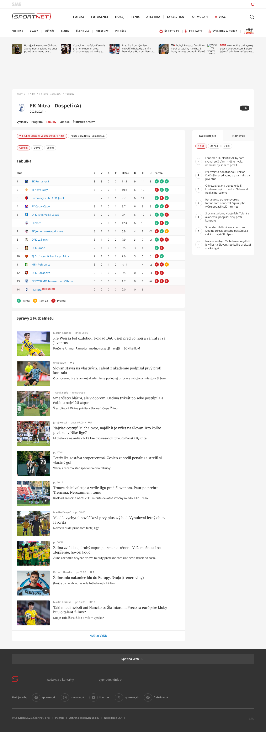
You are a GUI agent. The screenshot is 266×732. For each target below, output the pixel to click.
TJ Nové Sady (40, 190)
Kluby (20, 94)
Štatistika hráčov (84, 122)
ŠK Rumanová (40, 181)
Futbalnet (99, 17)
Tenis (135, 17)
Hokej (119, 17)
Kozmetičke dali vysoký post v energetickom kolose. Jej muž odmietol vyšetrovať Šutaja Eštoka (236, 48)
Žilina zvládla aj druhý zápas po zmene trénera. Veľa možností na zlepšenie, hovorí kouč (107, 549)
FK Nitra (31, 94)
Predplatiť (223, 4)
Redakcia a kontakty (60, 680)
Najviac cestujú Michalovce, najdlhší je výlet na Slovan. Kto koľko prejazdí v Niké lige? (107, 430)
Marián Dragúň (62, 512)
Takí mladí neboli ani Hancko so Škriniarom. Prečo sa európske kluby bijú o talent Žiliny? (110, 609)
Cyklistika (175, 17)
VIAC (222, 17)
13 (93, 602)
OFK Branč (38, 248)
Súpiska (65, 122)
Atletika (153, 17)
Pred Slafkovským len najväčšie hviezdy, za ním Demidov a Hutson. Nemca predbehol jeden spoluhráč (137, 48)
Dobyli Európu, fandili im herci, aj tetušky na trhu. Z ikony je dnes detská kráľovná (188, 48)
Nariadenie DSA (113, 718)
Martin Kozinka (62, 333)
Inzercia (59, 718)
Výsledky (22, 122)
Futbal (79, 17)
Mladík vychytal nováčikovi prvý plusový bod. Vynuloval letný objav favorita (109, 519)
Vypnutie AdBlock (110, 680)
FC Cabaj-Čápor (41, 206)
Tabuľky (51, 122)
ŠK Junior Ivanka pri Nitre (47, 231)
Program (37, 122)
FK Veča (36, 223)
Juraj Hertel (60, 422)
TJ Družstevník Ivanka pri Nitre (50, 256)
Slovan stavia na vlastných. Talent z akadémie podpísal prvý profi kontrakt (107, 370)
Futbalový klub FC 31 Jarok (48, 198)
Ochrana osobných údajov (84, 718)
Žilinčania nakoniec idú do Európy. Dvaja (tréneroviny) (98, 577)
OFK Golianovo (41, 273)
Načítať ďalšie (98, 635)
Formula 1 (199, 17)
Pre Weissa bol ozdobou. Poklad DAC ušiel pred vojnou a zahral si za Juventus (109, 340)
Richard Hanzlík (62, 572)
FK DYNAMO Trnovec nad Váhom (52, 281)
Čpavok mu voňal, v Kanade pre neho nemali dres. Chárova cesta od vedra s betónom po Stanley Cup (89, 48)
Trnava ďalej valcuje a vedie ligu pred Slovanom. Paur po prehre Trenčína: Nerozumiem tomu (105, 490)
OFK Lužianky (40, 239)
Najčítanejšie (207, 136)
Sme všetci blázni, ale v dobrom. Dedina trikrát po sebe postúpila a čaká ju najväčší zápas (108, 400)
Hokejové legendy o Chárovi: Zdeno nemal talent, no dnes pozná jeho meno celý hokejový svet (40, 48)
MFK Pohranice (41, 264)
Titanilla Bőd (60, 392)
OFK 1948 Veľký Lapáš (45, 215)
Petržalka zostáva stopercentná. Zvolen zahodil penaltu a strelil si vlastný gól (107, 460)
